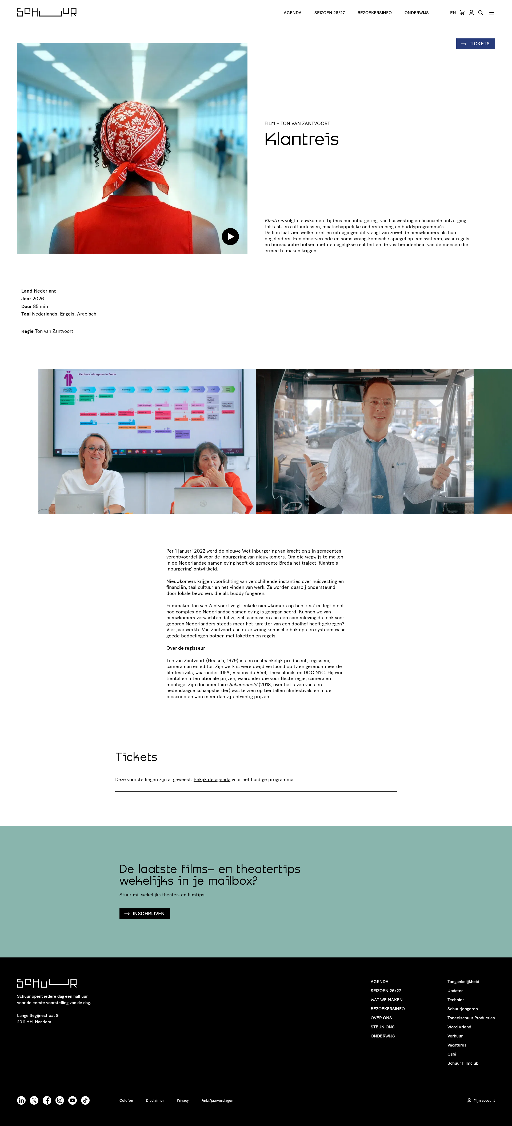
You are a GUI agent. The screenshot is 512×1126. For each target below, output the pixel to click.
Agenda (293, 12)
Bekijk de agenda (212, 779)
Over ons (381, 1017)
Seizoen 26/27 (329, 12)
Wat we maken (387, 999)
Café (451, 1054)
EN (453, 13)
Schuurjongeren (462, 1008)
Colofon (126, 1100)
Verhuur (455, 1036)
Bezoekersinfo (388, 1008)
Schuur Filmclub (462, 1063)
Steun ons (383, 1026)
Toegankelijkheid (463, 981)
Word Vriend (459, 1026)
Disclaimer (155, 1100)
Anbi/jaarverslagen (217, 1100)
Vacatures (456, 1045)
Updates (455, 990)
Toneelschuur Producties (471, 1017)
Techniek (456, 999)
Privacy (183, 1100)
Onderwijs (417, 12)
